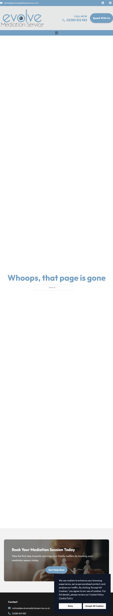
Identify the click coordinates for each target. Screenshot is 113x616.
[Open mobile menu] (56, 33)
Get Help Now (56, 569)
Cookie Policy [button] (66, 598)
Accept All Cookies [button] (94, 606)
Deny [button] (70, 606)
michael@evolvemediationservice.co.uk (21, 3)
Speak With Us (101, 18)
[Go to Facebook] (110, 3)
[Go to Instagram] (102, 3)
